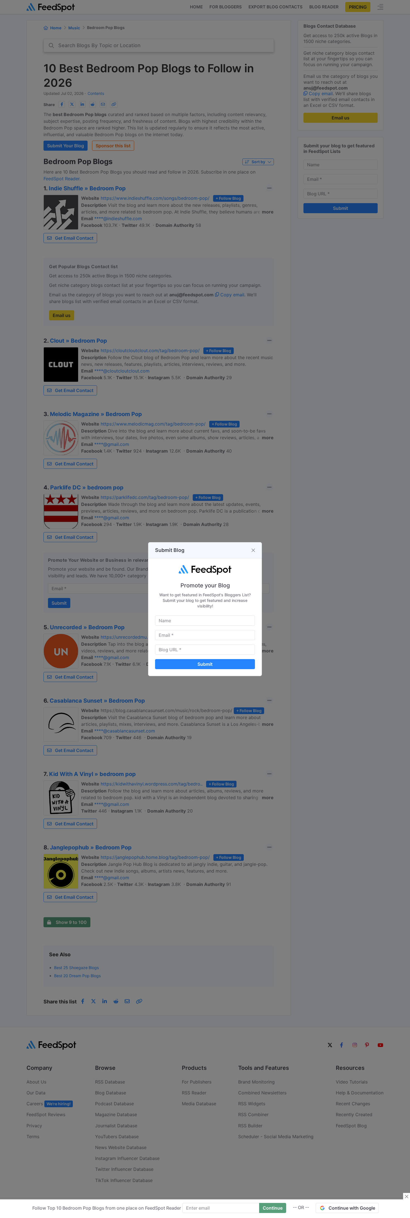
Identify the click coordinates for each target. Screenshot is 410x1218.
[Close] (253, 550)
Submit (205, 664)
